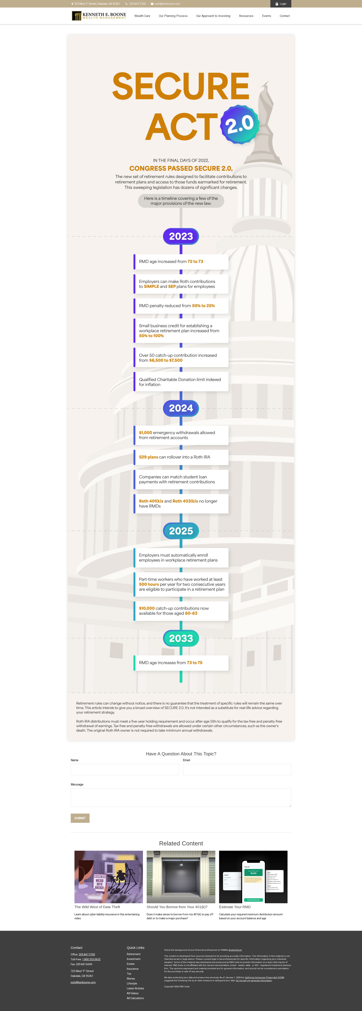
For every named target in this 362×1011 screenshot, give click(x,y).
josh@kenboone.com (167, 3)
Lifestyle (132, 983)
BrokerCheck (235, 950)
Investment (133, 959)
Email (186, 760)
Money (131, 978)
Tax (129, 973)
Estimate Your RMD (235, 907)
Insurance (133, 968)
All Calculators (135, 998)
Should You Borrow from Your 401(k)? (177, 907)
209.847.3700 (138, 3)
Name (74, 760)
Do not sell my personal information (254, 980)
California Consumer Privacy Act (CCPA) (264, 977)
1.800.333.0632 (91, 959)
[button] (142, 15)
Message (77, 784)
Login (283, 3)
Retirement (133, 954)
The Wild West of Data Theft (97, 907)
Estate (131, 963)
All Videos (133, 993)
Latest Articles (135, 988)
